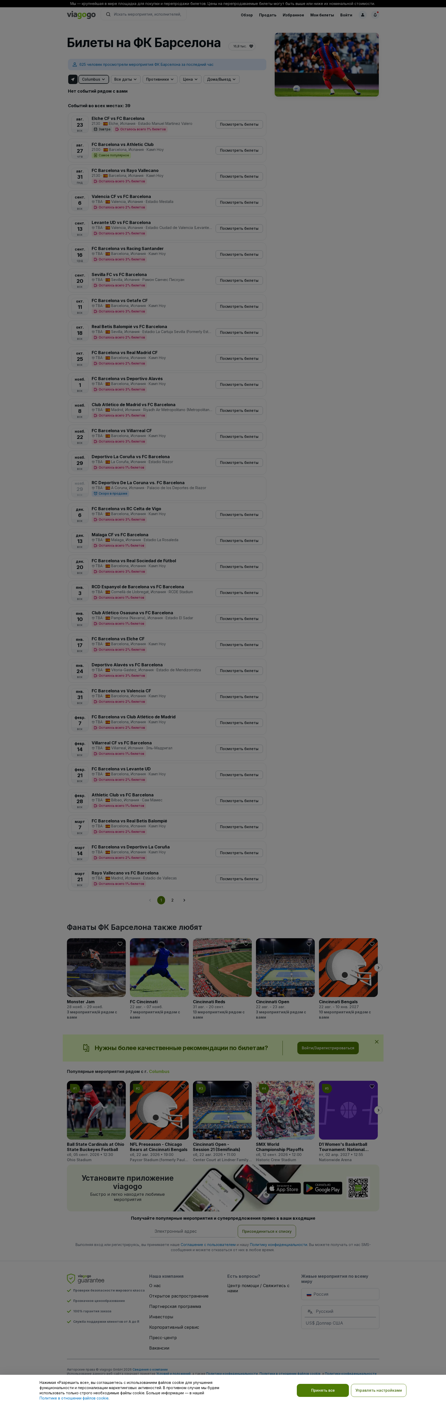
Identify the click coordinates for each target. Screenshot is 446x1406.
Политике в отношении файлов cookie (74, 1398)
